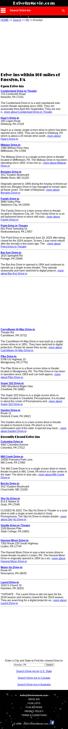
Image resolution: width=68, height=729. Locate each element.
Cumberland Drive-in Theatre (19, 91)
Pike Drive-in (9, 356)
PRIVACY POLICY (34, 711)
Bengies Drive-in (11, 171)
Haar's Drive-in (10, 118)
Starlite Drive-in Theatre (15, 525)
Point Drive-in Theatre (14, 225)
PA (27, 20)
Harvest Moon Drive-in (15, 540)
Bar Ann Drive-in (11, 252)
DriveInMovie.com (34, 3)
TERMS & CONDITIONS (34, 715)
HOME (5, 20)
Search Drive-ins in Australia (34, 684)
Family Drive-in (10, 198)
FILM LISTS (34, 703)
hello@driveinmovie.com (34, 695)
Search (17, 20)
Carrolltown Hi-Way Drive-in (18, 329)
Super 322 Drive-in (12, 383)
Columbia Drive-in (12, 441)
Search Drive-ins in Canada (34, 677)
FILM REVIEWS (34, 707)
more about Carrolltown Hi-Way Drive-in (31, 349)
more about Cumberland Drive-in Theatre (28, 112)
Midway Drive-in (10, 144)
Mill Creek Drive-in (12, 456)
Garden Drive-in (10, 410)
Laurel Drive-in (10, 582)
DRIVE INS (34, 699)
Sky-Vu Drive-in (10, 498)
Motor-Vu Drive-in (11, 567)
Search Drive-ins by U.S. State (34, 671)
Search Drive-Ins (20, 10)
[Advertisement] (34, 46)
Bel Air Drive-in (10, 483)
